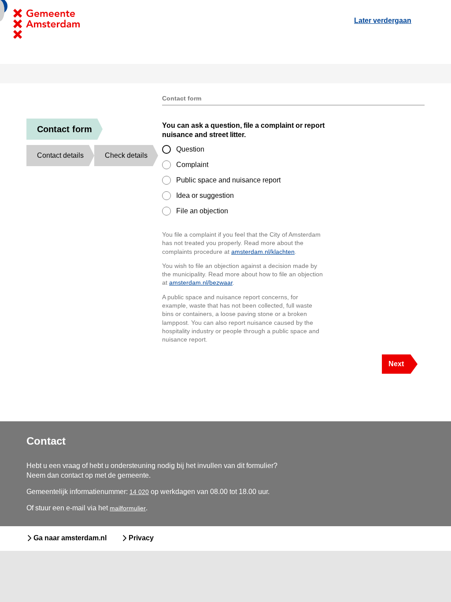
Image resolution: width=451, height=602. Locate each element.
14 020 (139, 491)
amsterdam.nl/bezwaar (201, 282)
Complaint (192, 164)
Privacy (141, 538)
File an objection (202, 211)
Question (190, 149)
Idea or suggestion (205, 195)
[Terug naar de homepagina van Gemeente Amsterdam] (89, 24)
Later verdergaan (382, 20)
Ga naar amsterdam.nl (70, 538)
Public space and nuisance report (228, 180)
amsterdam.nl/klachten (263, 251)
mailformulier (128, 508)
